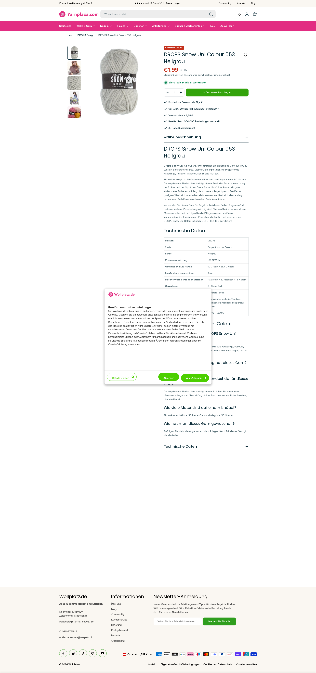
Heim (70, 35)
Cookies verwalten (246, 664)
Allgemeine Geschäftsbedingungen (180, 664)
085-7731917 (69, 631)
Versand (188, 75)
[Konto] (247, 14)
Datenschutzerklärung (120, 333)
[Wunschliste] (239, 14)
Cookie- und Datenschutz (217, 664)
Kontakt (241, 3)
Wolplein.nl (74, 664)
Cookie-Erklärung (117, 344)
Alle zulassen (193, 378)
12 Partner (157, 325)
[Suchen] (211, 14)
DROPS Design (85, 35)
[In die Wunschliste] (245, 55)
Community (225, 3)
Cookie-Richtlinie (146, 333)
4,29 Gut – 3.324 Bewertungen (163, 3)
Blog (253, 3)
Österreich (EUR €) (137, 654)
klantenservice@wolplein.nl (77, 637)
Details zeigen (120, 378)
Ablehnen (168, 378)
